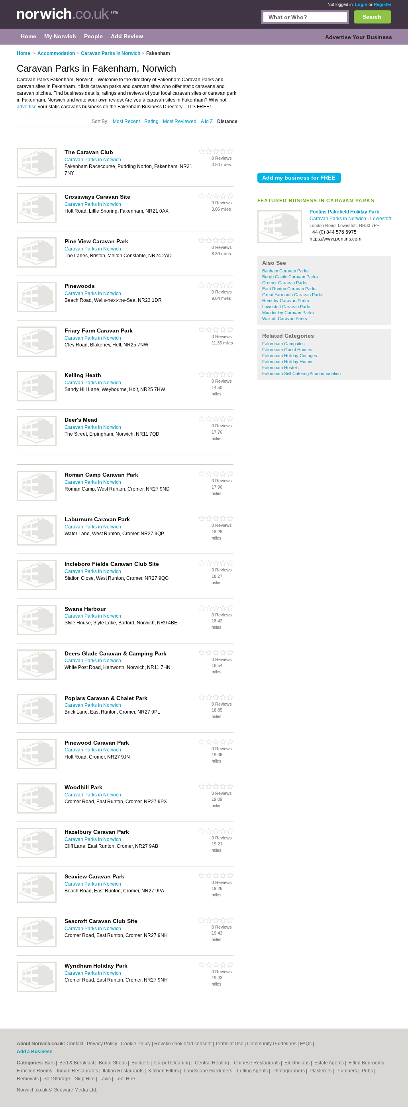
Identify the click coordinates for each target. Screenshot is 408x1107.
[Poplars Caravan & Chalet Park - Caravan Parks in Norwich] (37, 723)
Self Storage (57, 1079)
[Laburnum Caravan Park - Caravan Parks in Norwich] (37, 544)
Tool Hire (125, 1079)
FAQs (306, 1043)
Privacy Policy (102, 1043)
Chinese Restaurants (257, 1063)
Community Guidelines (271, 1043)
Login (361, 4)
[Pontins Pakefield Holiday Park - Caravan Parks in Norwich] (279, 241)
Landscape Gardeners (208, 1071)
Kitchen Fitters (164, 1071)
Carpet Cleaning (172, 1063)
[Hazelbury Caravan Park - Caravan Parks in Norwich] (37, 856)
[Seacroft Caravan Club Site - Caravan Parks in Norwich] (37, 946)
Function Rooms (35, 1071)
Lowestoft (380, 218)
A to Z (207, 121)
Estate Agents (329, 1063)
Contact (75, 1043)
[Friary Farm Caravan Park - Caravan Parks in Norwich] (37, 355)
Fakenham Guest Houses (287, 349)
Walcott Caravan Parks (284, 318)
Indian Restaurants (78, 1071)
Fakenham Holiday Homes (288, 361)
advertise (27, 107)
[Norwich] (67, 18)
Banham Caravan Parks (285, 270)
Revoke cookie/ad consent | (184, 1043)
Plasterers (321, 1071)
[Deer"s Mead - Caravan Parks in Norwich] (37, 444)
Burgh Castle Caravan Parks (290, 276)
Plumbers (347, 1071)
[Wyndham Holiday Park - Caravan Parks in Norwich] (37, 990)
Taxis (106, 1079)
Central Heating (212, 1063)
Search (372, 17)
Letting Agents (253, 1071)
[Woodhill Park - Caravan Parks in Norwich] (37, 812)
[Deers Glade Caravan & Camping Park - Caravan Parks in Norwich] (37, 678)
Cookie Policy (136, 1043)
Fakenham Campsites (283, 343)
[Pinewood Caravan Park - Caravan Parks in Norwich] (37, 767)
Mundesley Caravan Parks (288, 312)
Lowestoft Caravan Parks (287, 306)
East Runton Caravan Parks (289, 288)
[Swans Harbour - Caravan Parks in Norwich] (37, 633)
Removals (28, 1079)
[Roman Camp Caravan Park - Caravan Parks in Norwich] (37, 499)
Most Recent (126, 121)
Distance (227, 121)
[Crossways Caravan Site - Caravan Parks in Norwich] (37, 221)
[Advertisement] (324, 107)
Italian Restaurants (124, 1071)
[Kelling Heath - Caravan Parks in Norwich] (37, 400)
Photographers (289, 1071)
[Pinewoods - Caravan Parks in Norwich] (37, 310)
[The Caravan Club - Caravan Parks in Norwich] (37, 177)
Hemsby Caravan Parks (285, 300)
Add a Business (35, 1051)
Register (382, 4)
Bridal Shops (113, 1063)
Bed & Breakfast (77, 1063)
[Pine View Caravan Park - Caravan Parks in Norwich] (37, 266)
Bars (50, 1063)
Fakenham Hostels (280, 367)
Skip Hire (85, 1079)
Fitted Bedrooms (367, 1063)
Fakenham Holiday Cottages (289, 355)
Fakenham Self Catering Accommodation (301, 373)
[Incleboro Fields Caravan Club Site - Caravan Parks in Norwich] (37, 588)
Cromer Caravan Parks (285, 282)
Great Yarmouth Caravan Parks (293, 294)
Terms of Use (229, 1043)
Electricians (297, 1063)
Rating (151, 121)
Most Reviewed (179, 121)
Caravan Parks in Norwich (338, 218)
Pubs (368, 1071)
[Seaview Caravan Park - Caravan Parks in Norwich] (37, 901)
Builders (141, 1063)
